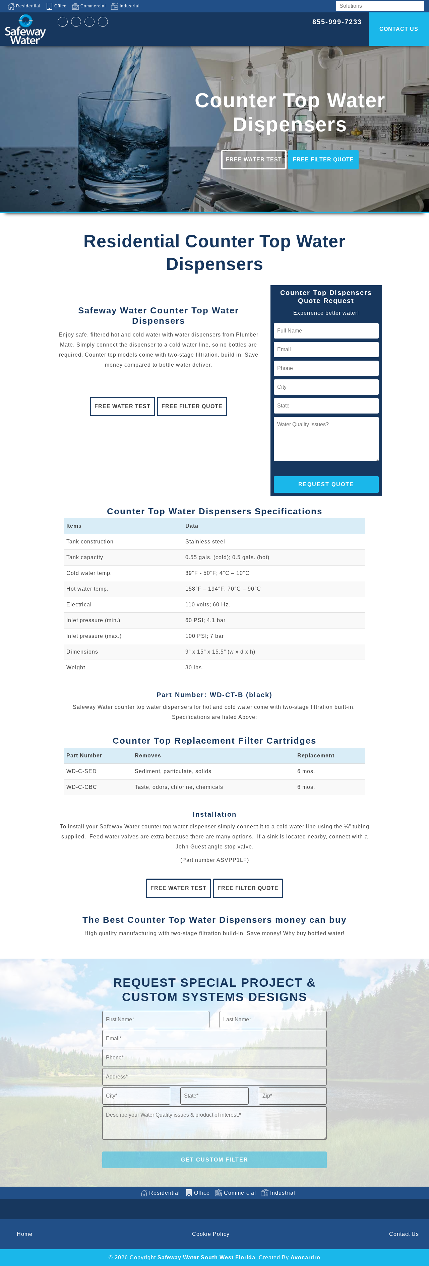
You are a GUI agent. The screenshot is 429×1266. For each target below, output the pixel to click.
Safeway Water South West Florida (206, 1257)
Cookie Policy (211, 1234)
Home (25, 1234)
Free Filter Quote (323, 159)
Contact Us (404, 1234)
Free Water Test (254, 159)
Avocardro (305, 1257)
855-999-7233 (337, 21)
